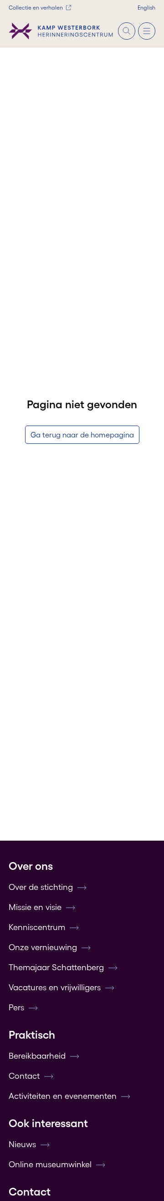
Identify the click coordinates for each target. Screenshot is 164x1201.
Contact (24, 1076)
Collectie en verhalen (36, 7)
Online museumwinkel (50, 1164)
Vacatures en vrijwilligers (55, 987)
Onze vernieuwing (43, 947)
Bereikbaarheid (37, 1056)
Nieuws (22, 1144)
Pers (16, 1007)
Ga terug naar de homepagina (82, 435)
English (146, 7)
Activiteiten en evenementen (63, 1096)
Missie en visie (35, 907)
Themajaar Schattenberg (56, 967)
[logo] (61, 31)
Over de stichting (41, 887)
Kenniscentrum (37, 927)
